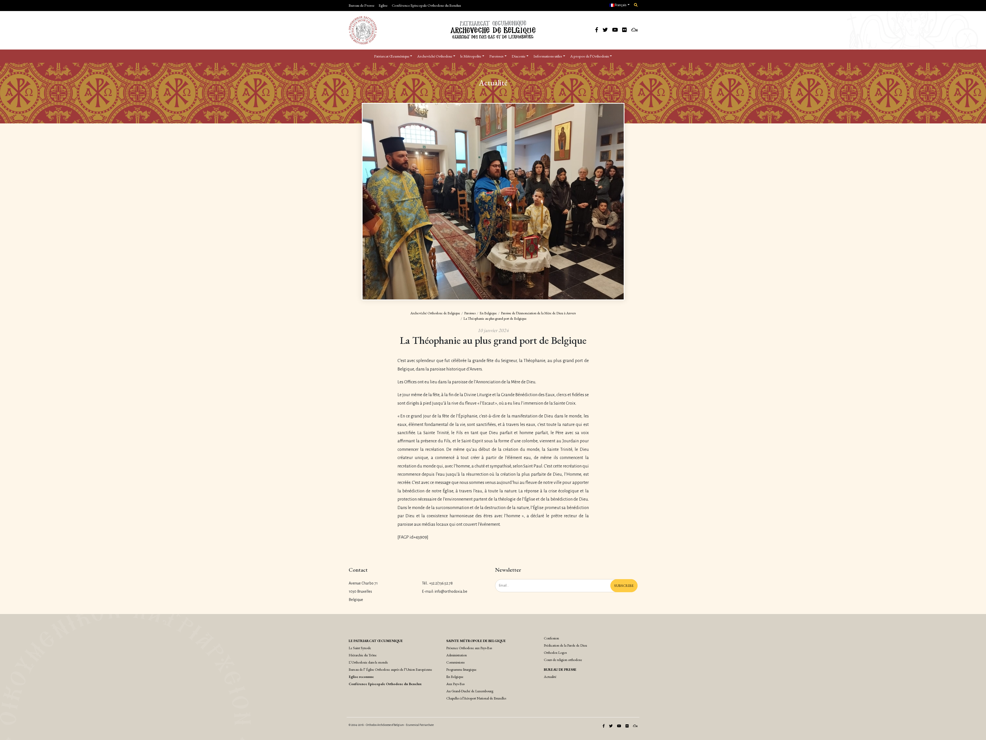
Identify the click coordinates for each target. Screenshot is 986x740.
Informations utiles (548, 56)
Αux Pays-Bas (455, 683)
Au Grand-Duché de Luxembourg (469, 691)
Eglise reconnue (361, 676)
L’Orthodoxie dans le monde (368, 662)
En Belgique (488, 313)
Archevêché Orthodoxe (434, 56)
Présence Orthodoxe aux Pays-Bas (469, 648)
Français (620, 5)
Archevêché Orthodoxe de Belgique (435, 313)
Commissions (455, 662)
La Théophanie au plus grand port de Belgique (495, 318)
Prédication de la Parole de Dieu (565, 645)
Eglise (383, 5)
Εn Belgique (454, 676)
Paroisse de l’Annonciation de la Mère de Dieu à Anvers (538, 313)
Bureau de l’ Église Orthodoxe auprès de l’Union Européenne (390, 669)
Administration (456, 655)
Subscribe (624, 585)
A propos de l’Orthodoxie (589, 56)
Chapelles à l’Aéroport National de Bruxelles (476, 698)
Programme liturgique (461, 669)
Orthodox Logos (555, 652)
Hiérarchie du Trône (363, 655)
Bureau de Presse (361, 5)
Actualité (550, 676)
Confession (551, 638)
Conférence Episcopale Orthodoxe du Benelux (426, 5)
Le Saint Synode (360, 648)
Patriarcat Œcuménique (391, 56)
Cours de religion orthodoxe (563, 659)
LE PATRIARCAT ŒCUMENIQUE (376, 640)
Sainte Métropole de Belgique (476, 640)
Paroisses (496, 56)
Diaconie (518, 56)
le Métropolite (470, 56)
